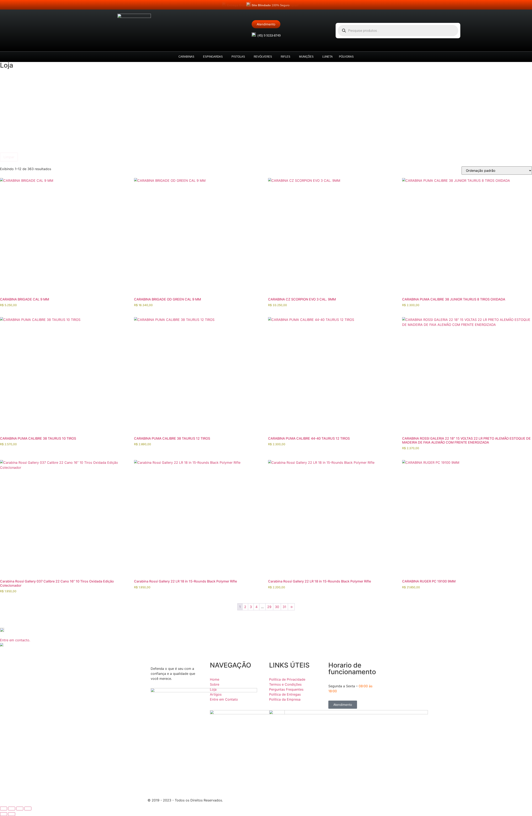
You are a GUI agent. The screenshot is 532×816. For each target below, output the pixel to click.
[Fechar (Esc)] (27, 808)
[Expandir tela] (11, 808)
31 (284, 607)
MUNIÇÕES (306, 56)
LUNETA (327, 56)
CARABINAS (186, 56)
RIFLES (285, 56)
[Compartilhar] (19, 808)
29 (269, 607)
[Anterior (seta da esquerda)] (3, 814)
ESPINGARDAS (213, 56)
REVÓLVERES (263, 56)
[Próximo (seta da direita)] (11, 814)
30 (277, 607)
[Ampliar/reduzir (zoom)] (3, 808)
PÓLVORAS (346, 56)
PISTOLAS (238, 56)
